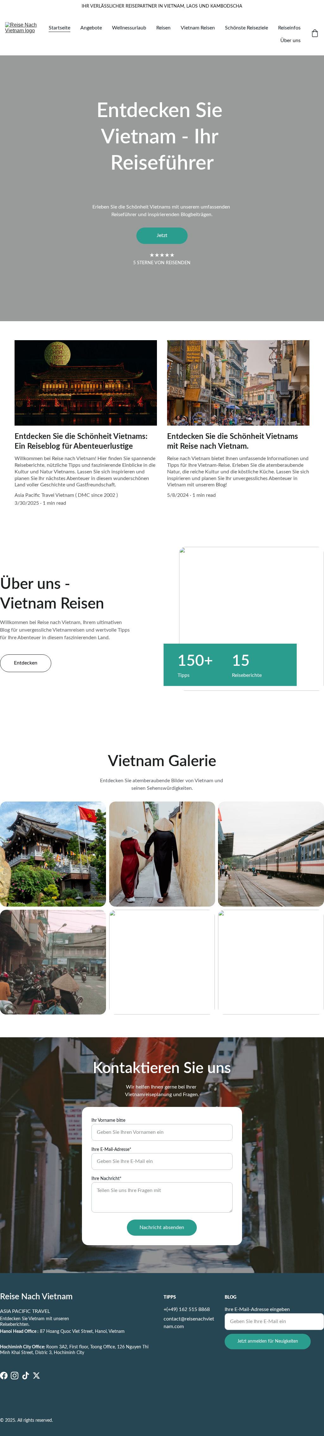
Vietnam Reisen (198, 27)
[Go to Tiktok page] (25, 1375)
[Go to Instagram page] (14, 1375)
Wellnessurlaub (129, 27)
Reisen (163, 27)
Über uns (290, 40)
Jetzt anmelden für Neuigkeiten (267, 1341)
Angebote (91, 27)
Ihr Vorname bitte (108, 1120)
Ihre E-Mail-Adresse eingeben (257, 1309)
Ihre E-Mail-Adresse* (111, 1149)
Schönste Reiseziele (246, 27)
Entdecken (25, 662)
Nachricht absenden (162, 1227)
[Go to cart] (315, 34)
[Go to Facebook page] (4, 1375)
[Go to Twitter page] (36, 1375)
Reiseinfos (289, 27)
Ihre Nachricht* (106, 1179)
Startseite (59, 27)
